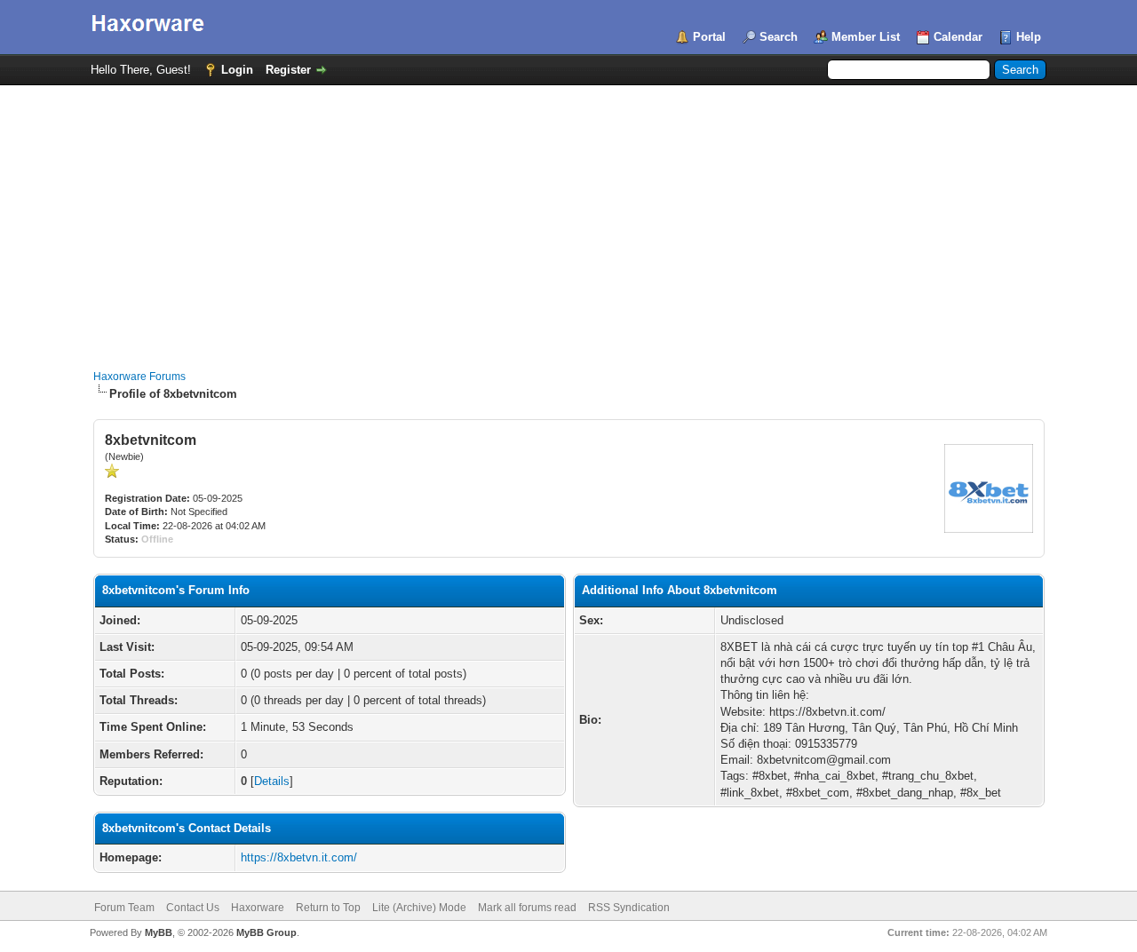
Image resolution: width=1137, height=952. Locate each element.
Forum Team (124, 907)
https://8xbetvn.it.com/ (299, 857)
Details (272, 781)
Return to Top (328, 907)
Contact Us (192, 907)
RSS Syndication (629, 907)
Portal (709, 37)
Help (1028, 37)
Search (778, 37)
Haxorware (257, 907)
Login (237, 69)
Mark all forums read (527, 907)
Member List (865, 37)
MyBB (158, 932)
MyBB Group (266, 932)
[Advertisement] (568, 218)
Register (288, 69)
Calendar (958, 37)
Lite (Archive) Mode (419, 907)
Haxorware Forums (139, 376)
